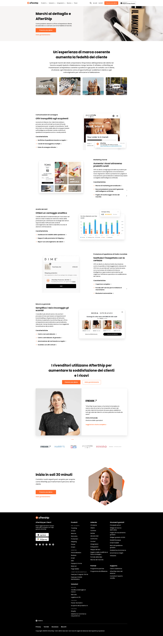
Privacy (38, 627)
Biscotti (63, 627)
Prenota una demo (111, 3)
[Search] (91, 3)
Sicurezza (55, 627)
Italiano (40, 621)
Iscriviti (101, 3)
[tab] (72, 439)
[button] (47, 446)
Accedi (95, 3)
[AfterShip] (33, 3)
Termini (46, 627)
